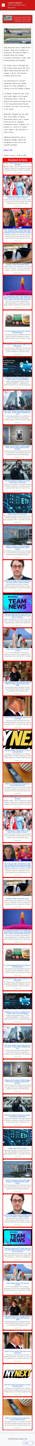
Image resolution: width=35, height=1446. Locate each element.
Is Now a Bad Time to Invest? (17, 514)
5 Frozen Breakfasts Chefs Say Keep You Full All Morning (17, 332)
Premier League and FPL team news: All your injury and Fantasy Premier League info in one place (17, 615)
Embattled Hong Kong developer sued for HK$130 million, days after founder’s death (17, 683)
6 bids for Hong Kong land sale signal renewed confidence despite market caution (17, 547)
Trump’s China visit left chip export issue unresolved (17, 718)
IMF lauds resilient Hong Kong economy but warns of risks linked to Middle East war (17, 412)
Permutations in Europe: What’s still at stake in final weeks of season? (17, 197)
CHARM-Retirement (15, 3)
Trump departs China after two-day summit (17, 649)
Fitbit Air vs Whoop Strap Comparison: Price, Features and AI (17, 784)
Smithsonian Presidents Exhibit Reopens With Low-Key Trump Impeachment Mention (17, 447)
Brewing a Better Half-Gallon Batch (17, 264)
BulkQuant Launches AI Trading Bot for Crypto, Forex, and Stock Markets (17, 378)
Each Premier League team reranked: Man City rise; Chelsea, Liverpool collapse (17, 581)
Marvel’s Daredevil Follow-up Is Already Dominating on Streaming (17, 481)
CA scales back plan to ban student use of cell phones (17, 345)
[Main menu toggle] (3, 5)
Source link (8, 150)
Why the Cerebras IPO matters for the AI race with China (17, 751)
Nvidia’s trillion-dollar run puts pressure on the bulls (17, 163)
